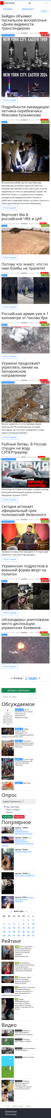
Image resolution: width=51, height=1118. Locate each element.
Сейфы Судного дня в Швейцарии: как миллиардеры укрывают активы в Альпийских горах (17, 733)
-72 (45, 581)
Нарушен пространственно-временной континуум (24, 831)
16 (28, 927)
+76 (45, 521)
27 (14, 935)
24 (33, 931)
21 (19, 931)
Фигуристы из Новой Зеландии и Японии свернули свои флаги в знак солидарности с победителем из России (18, 991)
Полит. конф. (17, 1106)
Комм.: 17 (43, 380)
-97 (45, 35)
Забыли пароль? (28, 9)
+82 (45, 122)
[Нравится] (42, 35)
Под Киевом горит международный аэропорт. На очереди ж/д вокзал (17, 842)
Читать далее (9, 100)
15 (24, 927)
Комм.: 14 (43, 633)
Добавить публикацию (19, 690)
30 (28, 935)
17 (33, 927)
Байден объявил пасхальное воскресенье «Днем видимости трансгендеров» (24, 22)
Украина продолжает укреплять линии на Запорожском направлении (20, 369)
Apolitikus (24, 33)
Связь (28, 1106)
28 (19, 935)
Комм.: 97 (44, 579)
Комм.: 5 (43, 323)
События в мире (8, 35)
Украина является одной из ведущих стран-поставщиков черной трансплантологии (23, 1085)
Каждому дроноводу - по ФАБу (23, 1040)
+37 (45, 275)
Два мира (27, 783)
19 (9, 931)
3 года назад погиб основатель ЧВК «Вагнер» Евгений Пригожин (24, 762)
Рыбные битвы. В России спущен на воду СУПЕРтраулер (23, 448)
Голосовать (7, 817)
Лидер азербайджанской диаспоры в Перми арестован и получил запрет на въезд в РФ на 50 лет (24, 1004)
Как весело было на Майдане (24, 874)
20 (14, 931)
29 (24, 935)
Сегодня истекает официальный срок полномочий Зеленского (23, 510)
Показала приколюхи (23, 851)
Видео (4, 122)
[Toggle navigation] (46, 3)
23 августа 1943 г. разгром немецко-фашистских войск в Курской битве (23, 980)
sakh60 (23, 457)
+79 (45, 634)
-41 (45, 382)
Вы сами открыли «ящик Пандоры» (24, 899)
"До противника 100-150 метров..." (25, 1049)
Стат (7, 1106)
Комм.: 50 (44, 120)
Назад (32, 678)
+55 (45, 225)
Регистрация (7, 9)
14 (19, 927)
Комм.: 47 (44, 519)
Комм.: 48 (43, 33)
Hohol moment (28, 1057)
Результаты (19, 817)
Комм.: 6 (41, 457)
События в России (8, 459)
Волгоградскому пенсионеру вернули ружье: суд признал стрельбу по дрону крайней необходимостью (24, 951)
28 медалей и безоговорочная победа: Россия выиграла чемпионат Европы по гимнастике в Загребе (24, 967)
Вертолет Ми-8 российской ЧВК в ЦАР (21, 216)
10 (33, 924)
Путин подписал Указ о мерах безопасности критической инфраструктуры (24, 714)
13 (14, 927)
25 (4, 935)
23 (28, 931)
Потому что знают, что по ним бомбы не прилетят (24, 266)
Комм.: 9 (43, 224)
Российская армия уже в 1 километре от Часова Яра (24, 315)
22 (24, 931)
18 (4, 931)
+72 (45, 459)
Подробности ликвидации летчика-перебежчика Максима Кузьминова (25, 110)
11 (4, 927)
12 (9, 927)
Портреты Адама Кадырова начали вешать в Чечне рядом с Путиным (24, 744)
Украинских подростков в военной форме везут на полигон (24, 570)
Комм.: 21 (44, 273)
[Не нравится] (48, 35)
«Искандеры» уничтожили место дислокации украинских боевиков (25, 623)
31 (33, 935)
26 (9, 935)
